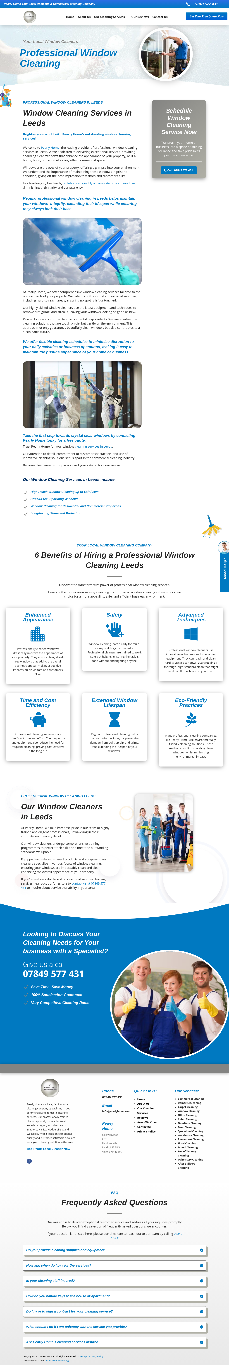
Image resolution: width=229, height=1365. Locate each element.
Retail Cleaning (187, 1119)
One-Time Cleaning (189, 1123)
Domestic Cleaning (189, 1103)
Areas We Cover (147, 1122)
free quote (76, 440)
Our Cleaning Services (109, 17)
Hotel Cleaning (187, 1143)
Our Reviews (140, 17)
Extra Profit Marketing (57, 1360)
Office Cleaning (187, 1115)
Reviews (142, 1117)
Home (70, 17)
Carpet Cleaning (188, 1107)
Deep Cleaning (187, 1127)
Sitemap (82, 1356)
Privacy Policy (146, 1131)
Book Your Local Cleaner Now (48, 1149)
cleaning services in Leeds (93, 446)
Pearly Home (50, 147)
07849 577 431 (205, 4)
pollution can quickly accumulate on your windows (99, 183)
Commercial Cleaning (191, 1099)
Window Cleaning (189, 1111)
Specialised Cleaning (190, 1131)
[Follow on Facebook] (29, 1161)
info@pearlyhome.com (116, 1111)
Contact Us (160, 17)
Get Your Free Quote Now (207, 16)
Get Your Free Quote (66, 1022)
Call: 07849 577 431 (180, 170)
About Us (84, 17)
